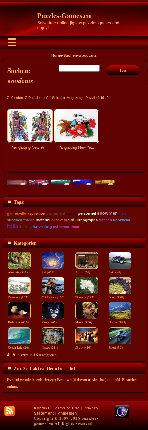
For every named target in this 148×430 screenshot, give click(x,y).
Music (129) (83, 322)
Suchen (70, 55)
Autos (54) (82, 272)
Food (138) (116, 297)
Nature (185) (117, 322)
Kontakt (41, 408)
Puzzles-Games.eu (64, 16)
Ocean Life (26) (18, 347)
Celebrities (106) (53, 297)
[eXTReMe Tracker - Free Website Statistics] (122, 417)
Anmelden (67, 413)
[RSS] (9, 410)
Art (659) (48, 272)
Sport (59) (116, 347)
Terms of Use (66, 408)
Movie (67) (49, 322)
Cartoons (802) (18, 297)
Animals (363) (18, 272)
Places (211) (50, 347)
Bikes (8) (115, 272)
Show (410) (83, 347)
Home (56, 55)
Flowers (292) (84, 297)
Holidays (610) (18, 322)
